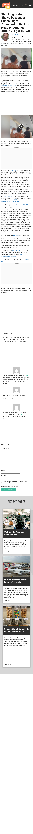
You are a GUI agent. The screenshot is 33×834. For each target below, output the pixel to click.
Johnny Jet (15, 34)
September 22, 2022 (22, 205)
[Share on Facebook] (2, 411)
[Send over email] (2, 423)
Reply (27, 376)
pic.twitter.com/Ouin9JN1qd (10, 202)
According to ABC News (8, 85)
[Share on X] (2, 415)
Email (3, 476)
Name (3, 470)
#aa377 (14, 200)
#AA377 (21, 254)
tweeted (13, 170)
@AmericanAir (8, 196)
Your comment (6, 448)
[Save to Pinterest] (2, 419)
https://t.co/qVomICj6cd (8, 256)
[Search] (26, 5)
